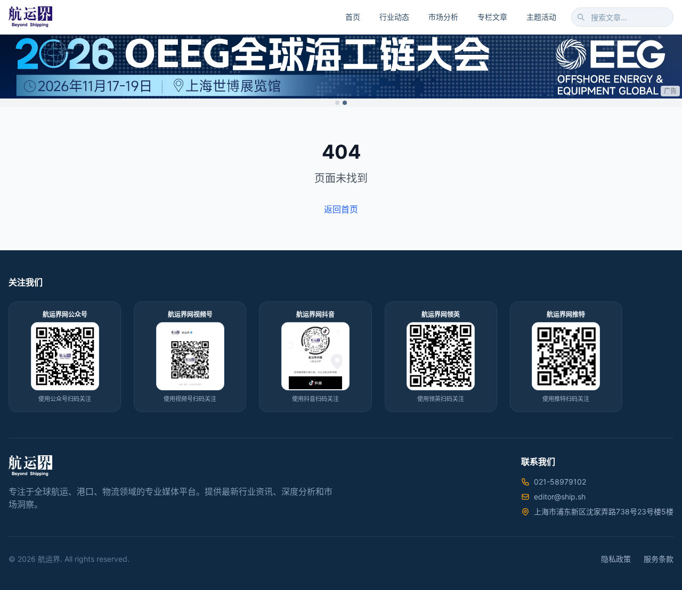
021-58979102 (560, 481)
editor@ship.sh (560, 496)
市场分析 (443, 16)
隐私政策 (616, 558)
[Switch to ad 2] (345, 103)
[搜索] (581, 17)
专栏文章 (492, 16)
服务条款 (658, 558)
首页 (352, 16)
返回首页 (341, 209)
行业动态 (394, 16)
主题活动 (541, 16)
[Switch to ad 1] (337, 103)
